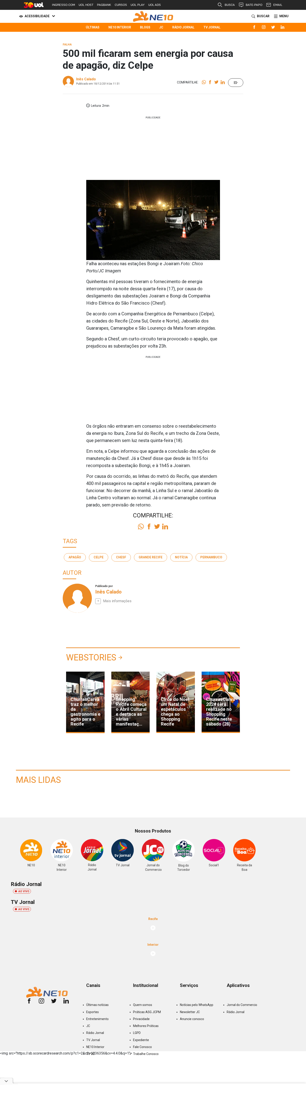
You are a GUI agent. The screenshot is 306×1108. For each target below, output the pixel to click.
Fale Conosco (142, 1047)
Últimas (92, 27)
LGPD (137, 1033)
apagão (75, 557)
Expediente (141, 1040)
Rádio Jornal (183, 27)
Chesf (121, 557)
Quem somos (142, 1005)
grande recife (150, 557)
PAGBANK (104, 4)
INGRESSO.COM (63, 4)
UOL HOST (86, 4)
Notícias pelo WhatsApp (196, 1005)
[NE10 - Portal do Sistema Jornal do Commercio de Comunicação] (153, 16)
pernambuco (211, 557)
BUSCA (230, 4)
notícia (181, 557)
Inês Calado (86, 79)
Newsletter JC (190, 1012)
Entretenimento (97, 1019)
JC (161, 27)
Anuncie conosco (192, 1019)
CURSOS (121, 4)
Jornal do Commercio (242, 1005)
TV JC (90, 1054)
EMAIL (277, 4)
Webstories (91, 657)
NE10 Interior (119, 27)
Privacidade (141, 1019)
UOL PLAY (138, 4)
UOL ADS (154, 4)
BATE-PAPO (254, 4)
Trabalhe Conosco (146, 1054)
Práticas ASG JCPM (147, 1012)
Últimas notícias (97, 1005)
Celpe (98, 557)
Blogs (145, 27)
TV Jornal (211, 27)
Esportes (92, 1012)
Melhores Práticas (146, 1026)
